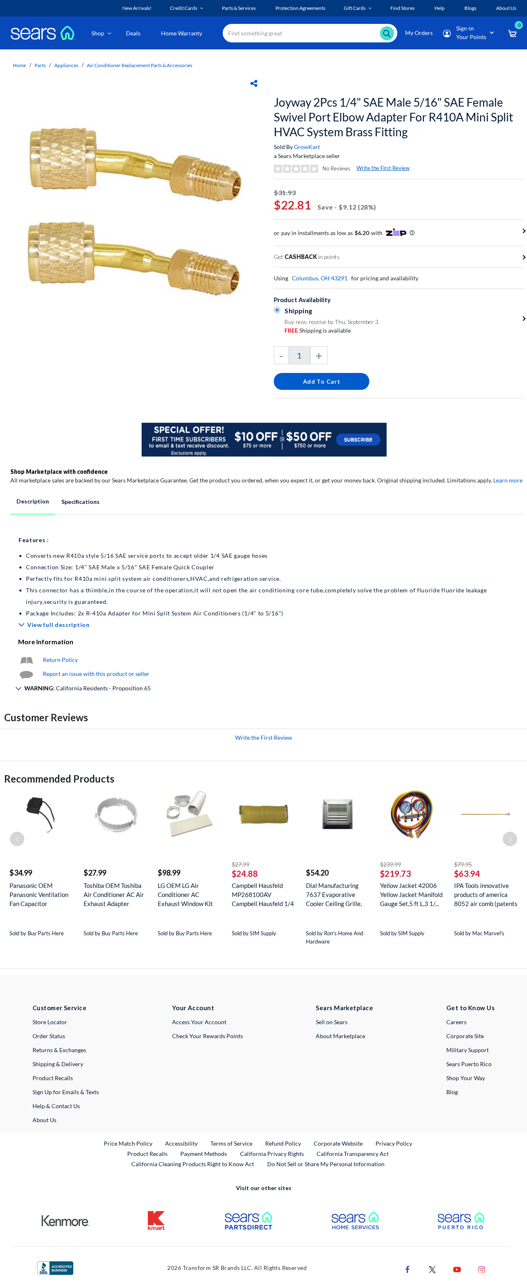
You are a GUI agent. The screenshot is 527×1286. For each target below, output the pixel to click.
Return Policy (60, 659)
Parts (40, 65)
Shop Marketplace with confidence (59, 471)
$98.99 (169, 872)
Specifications (80, 501)
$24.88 (245, 873)
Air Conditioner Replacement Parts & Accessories (139, 65)
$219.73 (395, 873)
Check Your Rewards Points (207, 1035)
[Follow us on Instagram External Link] (481, 1268)
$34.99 (20, 872)
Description (32, 501)
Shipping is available (317, 330)
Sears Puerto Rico (469, 1063)
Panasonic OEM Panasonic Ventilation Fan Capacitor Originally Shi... (38, 895)
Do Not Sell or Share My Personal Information (326, 1163)
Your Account (193, 1007)
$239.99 (390, 864)
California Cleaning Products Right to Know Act (192, 1163)
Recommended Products (59, 779)
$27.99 (95, 872)
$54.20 (317, 872)
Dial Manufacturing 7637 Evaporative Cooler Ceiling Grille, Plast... (334, 895)
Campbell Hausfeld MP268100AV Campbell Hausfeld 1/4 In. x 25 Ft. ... (263, 895)
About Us (44, 1119)
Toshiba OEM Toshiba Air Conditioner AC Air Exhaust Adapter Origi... (114, 895)
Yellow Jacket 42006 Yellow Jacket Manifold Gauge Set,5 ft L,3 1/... (411, 894)
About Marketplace (340, 1035)
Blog (452, 1091)
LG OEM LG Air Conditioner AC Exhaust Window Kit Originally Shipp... (185, 895)
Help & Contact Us (56, 1105)
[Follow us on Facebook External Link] (407, 1268)
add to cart (321, 381)
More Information (45, 641)
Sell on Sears (331, 1021)
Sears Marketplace (344, 1007)
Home (19, 65)
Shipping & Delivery (58, 1063)
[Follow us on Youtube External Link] (457, 1268)
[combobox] (310, 33)
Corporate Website (339, 1143)
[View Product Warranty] (26, 659)
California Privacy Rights (272, 1153)
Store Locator (50, 1021)
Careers (456, 1021)
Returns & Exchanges (59, 1049)
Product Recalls (53, 1077)
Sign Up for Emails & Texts (66, 1091)
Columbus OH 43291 (319, 278)
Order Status (49, 1035)
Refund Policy (283, 1143)
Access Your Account (199, 1021)
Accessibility (181, 1143)
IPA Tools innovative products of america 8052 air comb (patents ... (486, 895)
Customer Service (59, 1007)
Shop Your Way (465, 1077)
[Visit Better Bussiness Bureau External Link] (55, 1267)
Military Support (467, 1049)
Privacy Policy (393, 1143)
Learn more (507, 480)
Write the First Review (383, 168)
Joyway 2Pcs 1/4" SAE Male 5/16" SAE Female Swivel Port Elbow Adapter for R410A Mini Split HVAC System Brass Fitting (393, 117)
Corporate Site (465, 1035)
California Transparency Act (353, 1153)
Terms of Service (231, 1143)
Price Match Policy (128, 1143)
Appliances (66, 65)
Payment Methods (203, 1153)
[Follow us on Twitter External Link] (432, 1268)
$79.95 (463, 864)
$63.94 (467, 873)
